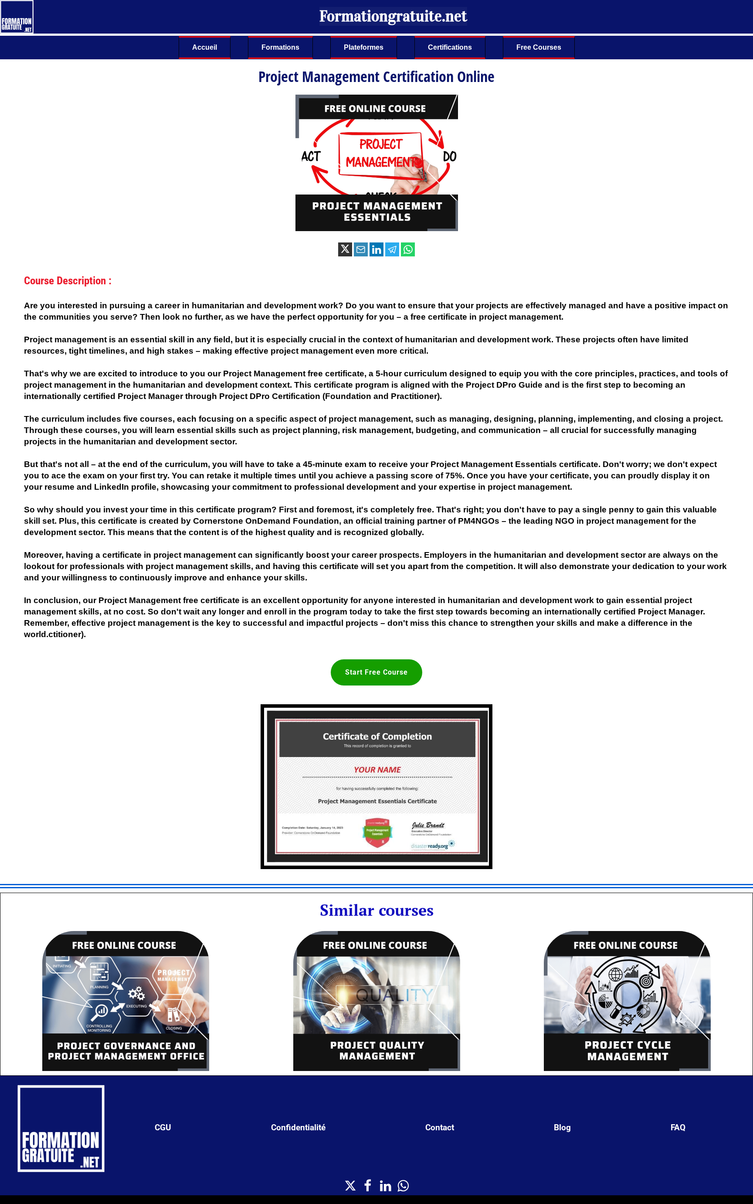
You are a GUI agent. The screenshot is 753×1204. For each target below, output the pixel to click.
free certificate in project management (485, 316)
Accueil (204, 47)
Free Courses (538, 47)
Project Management (139, 600)
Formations (280, 47)
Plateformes (363, 47)
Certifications (450, 47)
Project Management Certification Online (376, 76)
